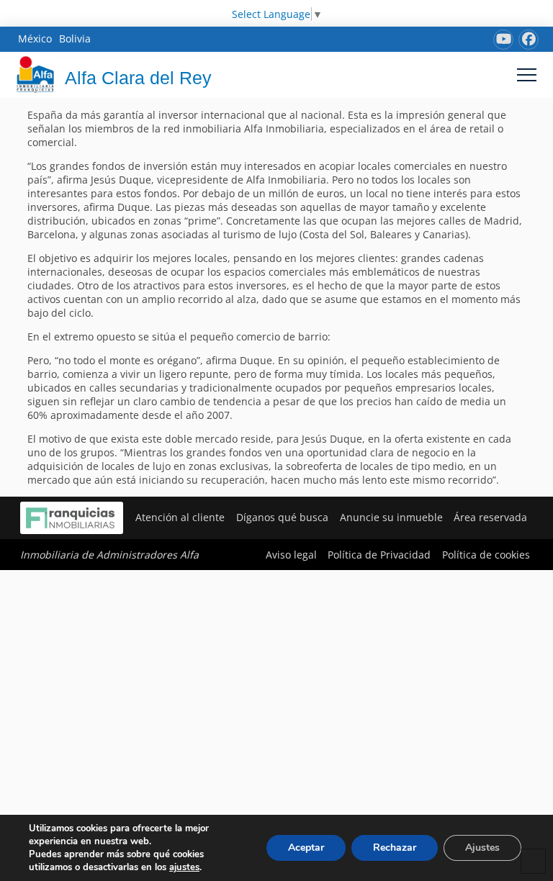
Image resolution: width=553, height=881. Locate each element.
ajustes (184, 867)
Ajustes (482, 847)
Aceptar (306, 847)
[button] (526, 74)
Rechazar (394, 847)
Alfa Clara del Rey (138, 78)
